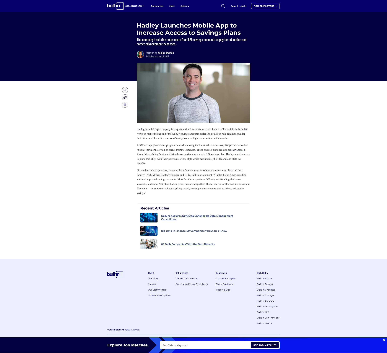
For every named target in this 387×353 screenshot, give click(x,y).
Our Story (153, 278)
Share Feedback (224, 284)
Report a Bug (223, 289)
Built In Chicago (265, 295)
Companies (157, 6)
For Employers (264, 6)
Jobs (171, 6)
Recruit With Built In (186, 278)
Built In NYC (263, 312)
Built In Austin (264, 278)
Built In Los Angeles (267, 306)
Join (233, 6)
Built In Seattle (264, 323)
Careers (152, 284)
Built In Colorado (266, 301)
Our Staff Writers (157, 289)
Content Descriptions (159, 295)
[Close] (384, 340)
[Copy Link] (125, 97)
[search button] (223, 6)
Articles (184, 6)
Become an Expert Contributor (192, 284)
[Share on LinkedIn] (125, 105)
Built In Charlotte (266, 289)
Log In (243, 6)
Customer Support (226, 278)
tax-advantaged (236, 149)
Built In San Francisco (268, 317)
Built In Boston (265, 284)
